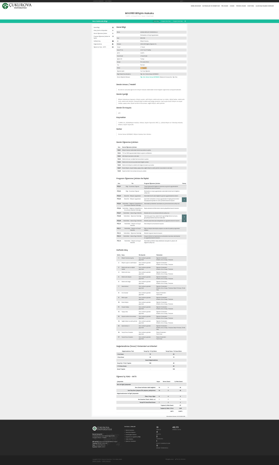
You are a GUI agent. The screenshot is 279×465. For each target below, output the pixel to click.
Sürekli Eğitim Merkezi (131, 434)
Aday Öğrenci (108, 1)
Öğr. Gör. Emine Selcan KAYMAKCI (150, 77)
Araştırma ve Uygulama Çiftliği (133, 436)
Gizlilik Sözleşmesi (106, 461)
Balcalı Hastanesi (130, 430)
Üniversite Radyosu (130, 432)
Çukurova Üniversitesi (98, 1)
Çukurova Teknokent (131, 441)
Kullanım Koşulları (96, 461)
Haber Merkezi (129, 439)
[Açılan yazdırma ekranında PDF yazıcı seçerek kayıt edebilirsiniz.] (185, 21)
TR (182, 1)
